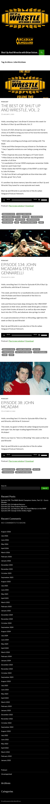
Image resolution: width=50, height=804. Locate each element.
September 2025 (7, 577)
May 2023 (4, 694)
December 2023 (7, 665)
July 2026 (4, 536)
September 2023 (7, 677)
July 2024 (4, 636)
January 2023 (6, 710)
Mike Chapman (8, 219)
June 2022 (5, 739)
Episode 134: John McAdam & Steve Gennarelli (18, 268)
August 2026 (6, 532)
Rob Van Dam (7, 222)
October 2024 (6, 623)
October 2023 (6, 673)
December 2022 (7, 715)
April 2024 (5, 648)
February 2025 (6, 606)
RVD (16, 222)
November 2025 (7, 569)
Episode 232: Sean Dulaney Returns (14, 506)
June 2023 (5, 690)
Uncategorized (6, 774)
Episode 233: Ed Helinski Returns (13, 504)
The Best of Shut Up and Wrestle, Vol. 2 (20, 107)
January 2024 (6, 660)
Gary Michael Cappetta (11, 217)
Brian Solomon (8, 214)
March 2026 (5, 552)
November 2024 (7, 619)
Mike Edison (20, 219)
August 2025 (6, 582)
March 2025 (5, 602)
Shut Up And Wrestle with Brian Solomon (20, 52)
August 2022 (6, 731)
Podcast (4, 102)
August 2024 (6, 631)
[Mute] (39, 200)
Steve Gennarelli (40, 352)
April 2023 (5, 698)
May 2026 (4, 544)
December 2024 (7, 615)
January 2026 (6, 561)
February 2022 (6, 756)
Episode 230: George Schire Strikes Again (16, 511)
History (26, 217)
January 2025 (6, 611)
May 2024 (4, 644)
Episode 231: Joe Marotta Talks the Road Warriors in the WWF (23, 509)
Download (29, 206)
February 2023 (6, 706)
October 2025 (6, 573)
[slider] (44, 200)
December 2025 (7, 565)
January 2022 (6, 760)
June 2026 (5, 540)
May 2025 (4, 594)
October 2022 (6, 723)
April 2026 (5, 548)
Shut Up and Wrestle (29, 222)
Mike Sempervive (33, 219)
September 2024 (7, 627)
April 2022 (5, 748)
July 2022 (4, 735)
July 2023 (4, 685)
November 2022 (7, 719)
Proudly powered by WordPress (11, 801)
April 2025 (5, 598)
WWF (41, 222)
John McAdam (37, 217)
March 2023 (5, 702)
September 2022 (7, 727)
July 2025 (4, 586)
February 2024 (6, 656)
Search (3, 486)
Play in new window (16, 206)
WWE (5, 355)
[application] (25, 200)
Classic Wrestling (23, 214)
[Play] (4, 200)
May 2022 (4, 744)
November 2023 (7, 669)
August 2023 (6, 681)
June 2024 (5, 640)
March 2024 (5, 652)
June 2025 (5, 590)
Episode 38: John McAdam (17, 404)
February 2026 (6, 557)
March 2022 (5, 752)
